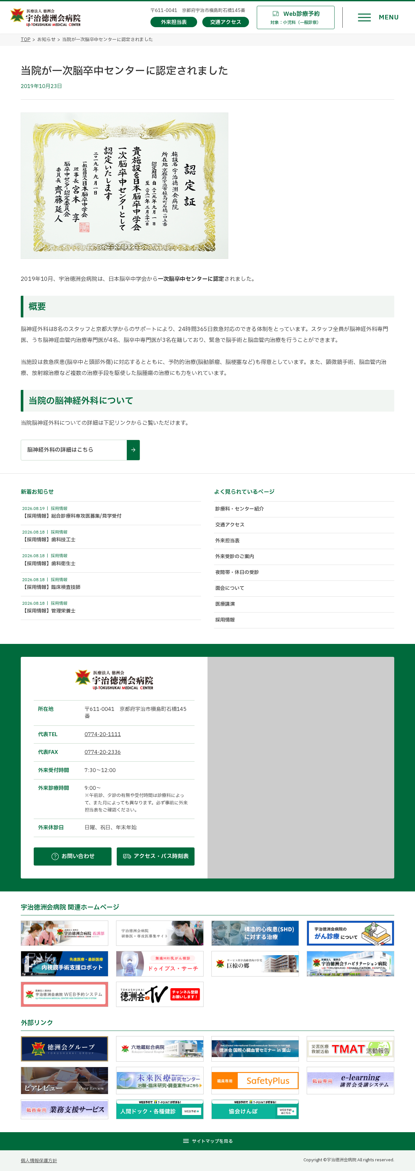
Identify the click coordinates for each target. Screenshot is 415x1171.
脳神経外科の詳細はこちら (60, 450)
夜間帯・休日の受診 (237, 572)
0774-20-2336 (103, 752)
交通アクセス (229, 525)
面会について (229, 588)
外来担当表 (227, 541)
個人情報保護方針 (39, 1160)
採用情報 (225, 620)
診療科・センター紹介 (239, 509)
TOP (25, 39)
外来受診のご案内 (234, 556)
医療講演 (225, 604)
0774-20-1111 (103, 734)
